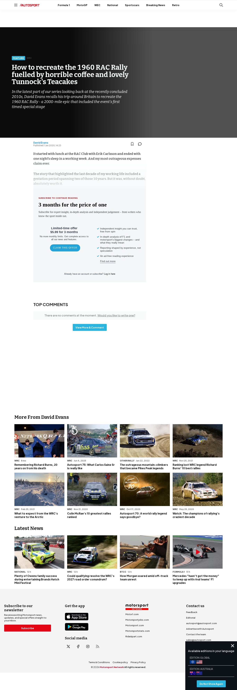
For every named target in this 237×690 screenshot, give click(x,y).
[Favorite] (132, 143)
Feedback (191, 612)
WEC (97, 5)
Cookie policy (120, 662)
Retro (175, 5)
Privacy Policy (138, 662)
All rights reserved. (135, 667)
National (112, 5)
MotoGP (82, 5)
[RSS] (97, 646)
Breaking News (155, 5)
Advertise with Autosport (200, 628)
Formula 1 (64, 5)
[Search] (221, 5)
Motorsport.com (134, 625)
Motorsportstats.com (137, 630)
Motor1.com (132, 614)
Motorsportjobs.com (137, 619)
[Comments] (141, 143)
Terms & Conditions (99, 662)
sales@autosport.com (198, 639)
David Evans (40, 142)
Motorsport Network (112, 667)
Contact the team (196, 634)
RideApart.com (133, 636)
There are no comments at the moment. (89, 315)
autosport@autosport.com (201, 623)
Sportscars (132, 5)
